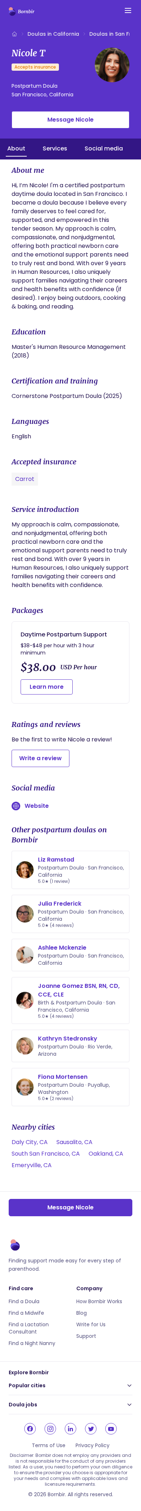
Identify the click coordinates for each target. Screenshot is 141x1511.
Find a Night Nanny (32, 1343)
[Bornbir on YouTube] (111, 1429)
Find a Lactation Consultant (29, 1328)
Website (37, 806)
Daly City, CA (30, 1142)
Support (86, 1336)
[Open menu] (128, 10)
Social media (104, 148)
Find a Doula (24, 1301)
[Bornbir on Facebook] (30, 1429)
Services (55, 148)
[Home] (14, 34)
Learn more (47, 687)
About (16, 148)
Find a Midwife (26, 1313)
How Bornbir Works (99, 1301)
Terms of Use (48, 1445)
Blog (81, 1313)
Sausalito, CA (74, 1142)
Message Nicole (70, 119)
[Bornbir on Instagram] (50, 1429)
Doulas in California (53, 34)
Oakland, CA (106, 1153)
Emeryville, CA (32, 1165)
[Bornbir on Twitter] (91, 1429)
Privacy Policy (93, 1445)
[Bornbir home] (21, 11)
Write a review (40, 758)
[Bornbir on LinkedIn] (70, 1429)
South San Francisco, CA (46, 1153)
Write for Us (91, 1324)
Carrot (24, 479)
